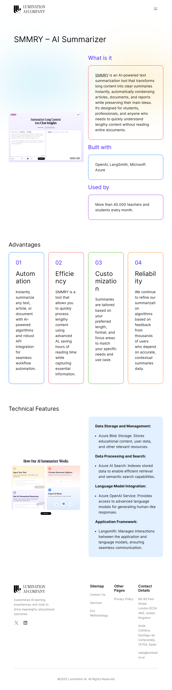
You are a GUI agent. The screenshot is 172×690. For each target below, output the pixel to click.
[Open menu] (155, 8)
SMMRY (101, 75)
